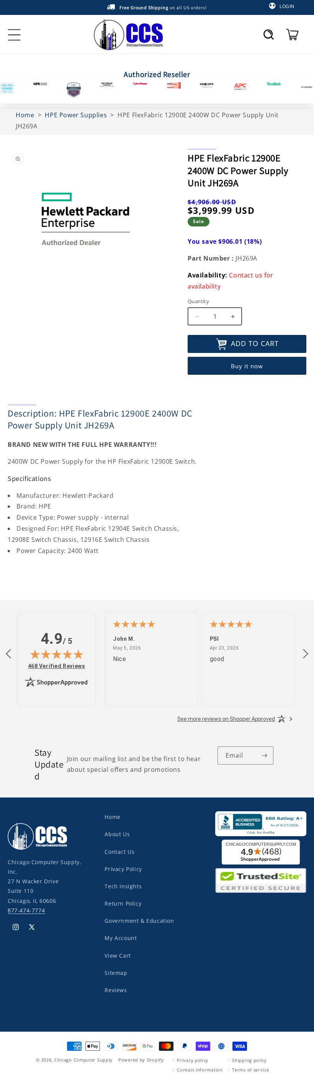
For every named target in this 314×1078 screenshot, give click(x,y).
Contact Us (119, 851)
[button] (268, 34)
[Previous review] (8, 654)
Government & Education (139, 920)
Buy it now (247, 366)
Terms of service (250, 1070)
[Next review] (305, 654)
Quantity (198, 301)
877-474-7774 (26, 910)
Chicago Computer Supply (83, 1060)
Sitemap (116, 972)
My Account (121, 938)
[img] (56, 654)
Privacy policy (192, 1060)
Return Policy (123, 903)
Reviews (116, 990)
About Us (117, 834)
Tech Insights (123, 886)
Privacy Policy (123, 869)
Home (112, 816)
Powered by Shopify (141, 1060)
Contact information (199, 1070)
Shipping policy (249, 1060)
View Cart (118, 955)
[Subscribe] (264, 756)
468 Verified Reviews (56, 666)
